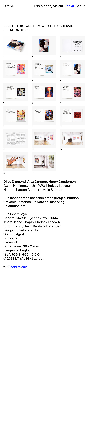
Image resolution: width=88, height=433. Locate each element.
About (80, 6)
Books (69, 6)
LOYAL (8, 6)
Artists (58, 6)
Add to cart (19, 267)
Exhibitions (42, 6)
